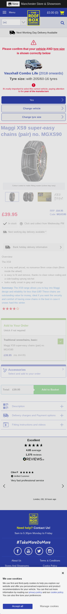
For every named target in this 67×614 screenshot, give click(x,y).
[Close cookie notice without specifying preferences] (62, 573)
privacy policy (35, 592)
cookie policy (57, 592)
